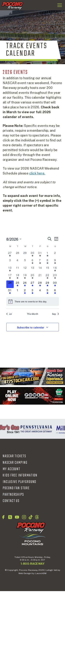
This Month (32, 313)
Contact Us (11, 501)
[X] (10, 517)
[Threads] (37, 517)
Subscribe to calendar (30, 327)
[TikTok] (30, 517)
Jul (10, 313)
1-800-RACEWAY (32, 563)
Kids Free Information (20, 475)
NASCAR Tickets (14, 456)
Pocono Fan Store (16, 488)
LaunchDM (40, 573)
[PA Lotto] (32, 395)
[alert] (32, 301)
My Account (11, 469)
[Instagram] (24, 517)
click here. (37, 173)
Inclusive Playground (19, 482)
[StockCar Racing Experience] (32, 376)
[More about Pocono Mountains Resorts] (33, 539)
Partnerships (13, 495)
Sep (54, 313)
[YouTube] (17, 517)
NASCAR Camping (15, 463)
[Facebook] (3, 517)
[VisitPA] (35, 428)
